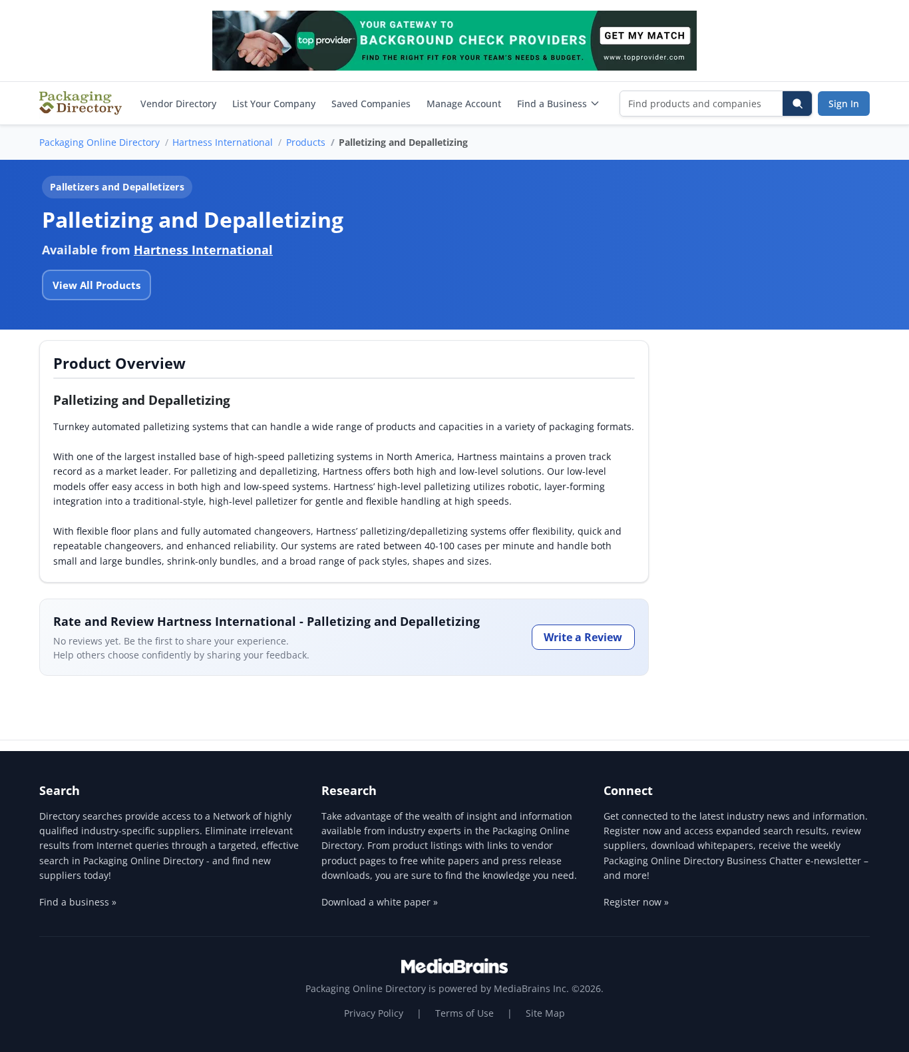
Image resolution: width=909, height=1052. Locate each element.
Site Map (545, 1013)
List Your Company (273, 103)
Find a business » (77, 902)
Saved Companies (371, 103)
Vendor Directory (178, 103)
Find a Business (552, 103)
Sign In (843, 103)
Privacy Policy (373, 1013)
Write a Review (583, 637)
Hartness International (222, 142)
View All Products (96, 285)
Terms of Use (464, 1013)
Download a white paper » (379, 902)
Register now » (636, 902)
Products (305, 142)
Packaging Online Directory (99, 142)
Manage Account (464, 103)
